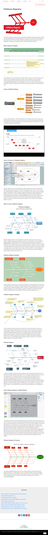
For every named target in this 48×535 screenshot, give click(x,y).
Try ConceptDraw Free (40, 4)
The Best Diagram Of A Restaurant (7, 501)
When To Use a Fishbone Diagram (13, 204)
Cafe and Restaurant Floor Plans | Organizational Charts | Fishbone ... (14, 508)
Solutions (19, 1)
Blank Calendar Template (11, 46)
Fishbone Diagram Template (11, 294)
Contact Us (17, 528)
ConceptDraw (5, 1)
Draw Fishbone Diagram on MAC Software (15, 390)
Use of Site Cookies (42, 531)
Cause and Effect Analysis (11, 89)
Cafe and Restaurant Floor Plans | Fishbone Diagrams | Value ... (13, 506)
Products (12, 1)
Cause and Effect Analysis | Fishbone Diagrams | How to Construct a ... (14, 503)
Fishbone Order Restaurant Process (8, 495)
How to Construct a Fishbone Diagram (14, 160)
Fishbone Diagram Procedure (12, 440)
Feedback (22, 528)
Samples (25, 1)
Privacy (28, 528)
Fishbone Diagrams (12, 9)
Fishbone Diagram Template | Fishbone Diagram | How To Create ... (14, 499)
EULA (25, 528)
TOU (31, 528)
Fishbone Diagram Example (11, 255)
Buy (30, 1)
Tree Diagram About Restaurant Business (9, 497)
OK (44, 533)
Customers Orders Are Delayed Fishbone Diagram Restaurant (13, 504)
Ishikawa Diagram (9, 342)
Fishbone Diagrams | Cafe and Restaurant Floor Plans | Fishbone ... (14, 494)
